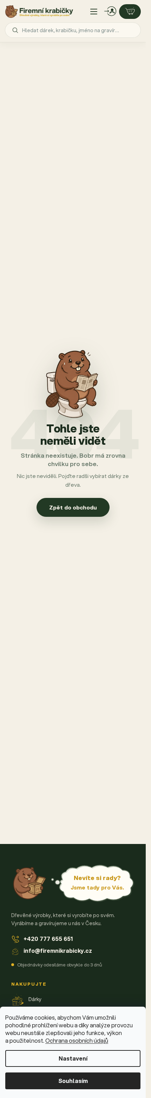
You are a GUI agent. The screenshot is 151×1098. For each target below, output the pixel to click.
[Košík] (130, 11)
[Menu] (93, 11)
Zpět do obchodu (73, 507)
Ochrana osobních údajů (76, 1040)
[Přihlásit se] (110, 11)
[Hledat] (15, 30)
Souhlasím (73, 1081)
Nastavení (73, 1058)
